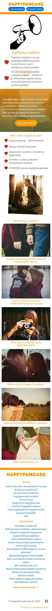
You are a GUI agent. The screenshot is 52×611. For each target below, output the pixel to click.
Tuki (26, 516)
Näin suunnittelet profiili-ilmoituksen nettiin (26, 560)
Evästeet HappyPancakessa (26, 506)
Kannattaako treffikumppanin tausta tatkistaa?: (26, 550)
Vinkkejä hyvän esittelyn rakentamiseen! (26, 529)
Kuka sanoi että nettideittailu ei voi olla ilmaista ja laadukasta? (26, 488)
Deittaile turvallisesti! (26, 525)
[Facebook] (46, 601)
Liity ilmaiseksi (17, 9)
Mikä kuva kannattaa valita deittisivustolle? (26, 574)
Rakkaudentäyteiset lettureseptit (26, 555)
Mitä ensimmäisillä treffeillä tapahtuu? (26, 568)
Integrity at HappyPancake (26, 502)
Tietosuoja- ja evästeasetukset (34, 607)
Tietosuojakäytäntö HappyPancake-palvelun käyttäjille (26, 511)
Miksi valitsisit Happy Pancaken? (26, 578)
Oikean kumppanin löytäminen (26, 532)
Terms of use (26, 499)
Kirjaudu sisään (35, 9)
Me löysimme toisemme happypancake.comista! (26, 495)
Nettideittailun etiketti (26, 582)
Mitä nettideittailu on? (26, 565)
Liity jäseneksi (26, 123)
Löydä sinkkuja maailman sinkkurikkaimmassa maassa (26, 537)
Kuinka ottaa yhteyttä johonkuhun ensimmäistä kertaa (26, 544)
